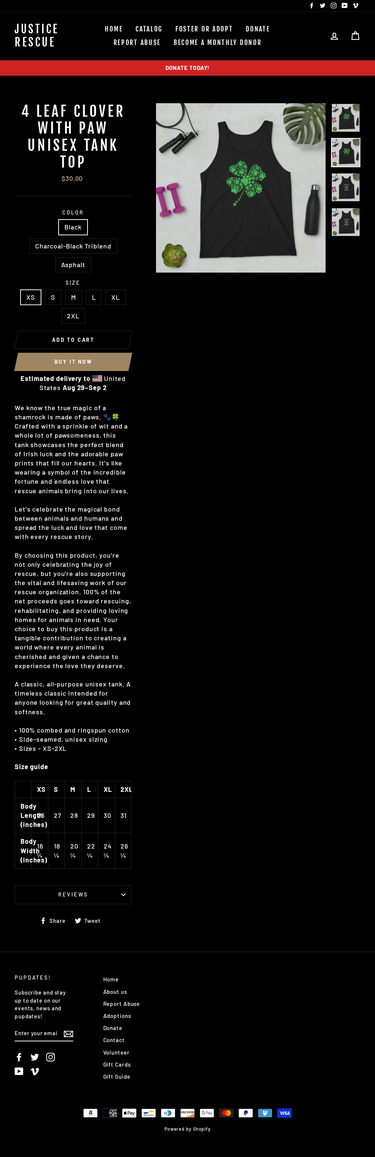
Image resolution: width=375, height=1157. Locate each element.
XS (30, 297)
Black (73, 227)
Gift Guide (116, 1076)
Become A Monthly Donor (217, 42)
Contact (114, 1040)
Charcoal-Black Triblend (73, 246)
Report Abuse (137, 42)
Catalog (149, 29)
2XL (73, 316)
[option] (187, 68)
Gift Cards (117, 1064)
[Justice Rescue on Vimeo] (34, 1071)
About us (115, 991)
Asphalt (73, 265)
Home (114, 29)
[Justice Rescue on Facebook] (19, 1056)
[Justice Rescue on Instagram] (50, 1056)
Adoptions (117, 1015)
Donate (258, 29)
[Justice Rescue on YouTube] (19, 1071)
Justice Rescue (37, 35)
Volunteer (116, 1052)
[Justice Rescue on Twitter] (34, 1056)
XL (115, 297)
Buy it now (73, 362)
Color (72, 212)
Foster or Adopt (204, 29)
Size (73, 283)
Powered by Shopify (187, 1129)
